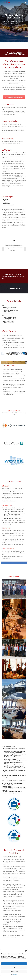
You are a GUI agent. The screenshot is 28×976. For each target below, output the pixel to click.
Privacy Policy (14, 974)
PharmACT (4, 152)
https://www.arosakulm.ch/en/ (9, 501)
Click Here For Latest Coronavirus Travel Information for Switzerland (14, 53)
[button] (26, 951)
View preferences (14, 971)
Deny (14, 967)
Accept (14, 963)
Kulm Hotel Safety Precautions (8, 784)
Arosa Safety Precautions (7, 786)
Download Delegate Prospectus (15, 97)
